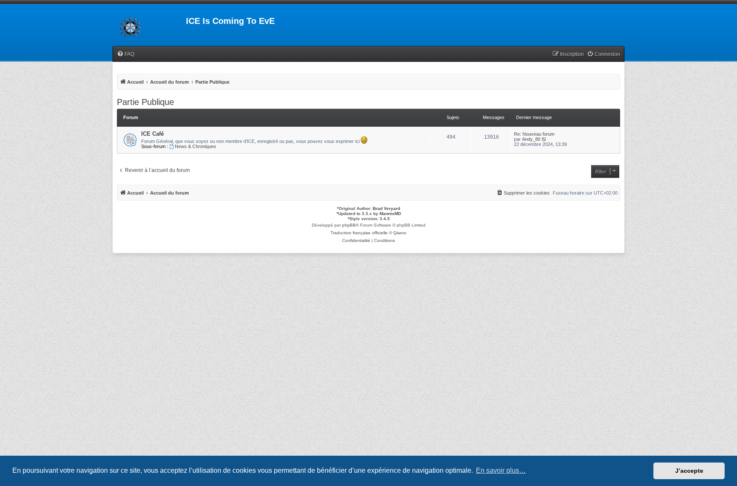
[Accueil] (149, 23)
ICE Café (152, 134)
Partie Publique (145, 102)
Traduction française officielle (359, 232)
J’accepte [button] (689, 470)
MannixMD (390, 213)
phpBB (349, 225)
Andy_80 (531, 139)
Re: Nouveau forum (534, 134)
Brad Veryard (386, 208)
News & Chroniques (195, 146)
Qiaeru (399, 232)
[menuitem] (125, 54)
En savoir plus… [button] (501, 470)
